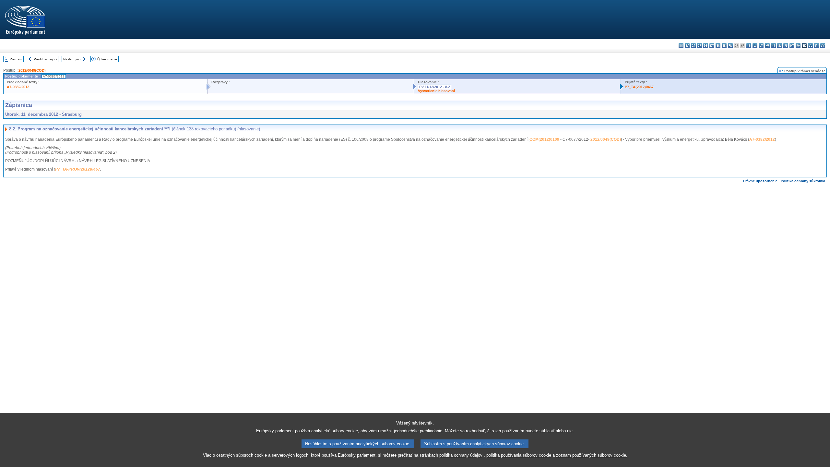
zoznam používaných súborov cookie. (591, 455)
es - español (687, 45)
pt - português (791, 45)
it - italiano (748, 45)
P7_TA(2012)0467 (639, 87)
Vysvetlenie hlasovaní (436, 91)
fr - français (730, 45)
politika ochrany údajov (460, 455)
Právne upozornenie (760, 181)
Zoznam (16, 59)
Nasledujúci (71, 59)
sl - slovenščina (810, 45)
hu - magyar (767, 45)
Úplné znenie (107, 59)
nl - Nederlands (779, 45)
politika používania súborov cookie (518, 455)
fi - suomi (816, 45)
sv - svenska (822, 45)
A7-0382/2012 (18, 87)
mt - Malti (773, 45)
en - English (724, 45)
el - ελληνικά (718, 45)
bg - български (681, 45)
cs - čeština (693, 45)
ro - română (798, 45)
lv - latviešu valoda (755, 45)
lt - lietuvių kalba (761, 45)
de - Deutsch (705, 45)
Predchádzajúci (45, 59)
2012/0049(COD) (32, 70)
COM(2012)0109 (544, 139)
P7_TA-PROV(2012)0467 (77, 169)
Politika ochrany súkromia (803, 181)
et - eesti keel (711, 45)
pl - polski (785, 45)
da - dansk (699, 45)
